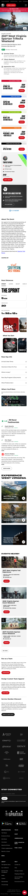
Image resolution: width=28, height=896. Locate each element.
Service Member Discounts (19, 877)
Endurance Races (5, 836)
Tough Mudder (5, 1)
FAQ (16, 867)
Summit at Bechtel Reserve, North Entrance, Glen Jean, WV (13, 392)
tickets (22, 90)
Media (2, 875)
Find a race (11, 5)
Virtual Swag (4, 884)
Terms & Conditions (15, 893)
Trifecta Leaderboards (6, 848)
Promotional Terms (19, 881)
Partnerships (4, 881)
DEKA (20, 1)
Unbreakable (19, 838)
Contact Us (17, 864)
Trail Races (4, 833)
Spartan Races (6, 830)
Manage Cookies (19, 870)
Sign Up (6, 581)
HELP (16, 861)
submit (4, 798)
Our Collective (5, 867)
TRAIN (16, 830)
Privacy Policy (4, 893)
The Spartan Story (5, 864)
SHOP (16, 834)
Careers (3, 878)
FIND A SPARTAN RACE (19, 843)
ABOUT (3, 861)
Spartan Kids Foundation (4, 871)
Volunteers (4, 842)
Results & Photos (5, 845)
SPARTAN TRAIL (14, 1)
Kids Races (4, 839)
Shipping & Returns (19, 874)
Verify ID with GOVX (8, 714)
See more (5, 650)
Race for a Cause (5, 851)
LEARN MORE (6, 672)
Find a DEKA (18, 847)
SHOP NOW (5, 692)
